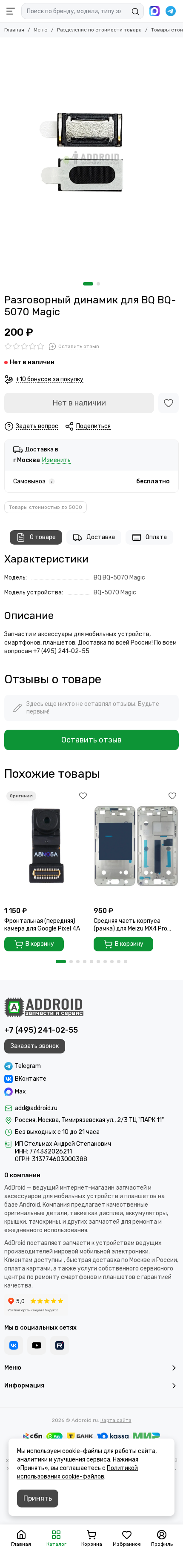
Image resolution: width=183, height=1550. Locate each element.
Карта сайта (116, 1420)
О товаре (43, 537)
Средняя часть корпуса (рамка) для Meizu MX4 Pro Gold (130, 925)
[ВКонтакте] (13, 1345)
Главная (14, 30)
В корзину (40, 944)
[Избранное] (168, 403)
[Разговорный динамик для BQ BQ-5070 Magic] (91, 158)
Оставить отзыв (91, 740)
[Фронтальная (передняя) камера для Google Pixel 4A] (46, 845)
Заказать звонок (35, 1046)
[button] (88, 283)
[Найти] (135, 11)
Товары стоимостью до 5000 (45, 507)
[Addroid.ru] (43, 1007)
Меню (41, 30)
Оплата (156, 537)
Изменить (56, 460)
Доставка (100, 537)
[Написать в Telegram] (170, 11)
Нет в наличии (79, 403)
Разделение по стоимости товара (99, 30)
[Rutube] (59, 1345)
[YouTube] (36, 1345)
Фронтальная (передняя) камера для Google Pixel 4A (42, 924)
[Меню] (10, 11)
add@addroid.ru (36, 1108)
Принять (37, 1498)
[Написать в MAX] (154, 11)
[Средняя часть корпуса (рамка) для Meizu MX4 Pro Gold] (136, 845)
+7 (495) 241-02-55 (41, 1030)
